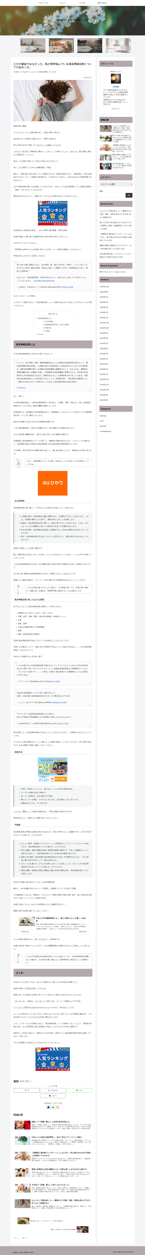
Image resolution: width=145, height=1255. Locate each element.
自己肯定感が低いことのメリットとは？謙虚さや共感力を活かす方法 (116, 255)
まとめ (40, 334)
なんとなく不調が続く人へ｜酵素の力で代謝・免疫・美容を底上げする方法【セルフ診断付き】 (116, 214)
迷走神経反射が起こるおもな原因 (57, 324)
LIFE (17, 1081)
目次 (50, 314)
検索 (101, 191)
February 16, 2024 (59, 702)
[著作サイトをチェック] (48, 1107)
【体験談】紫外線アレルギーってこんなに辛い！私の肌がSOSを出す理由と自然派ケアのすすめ (116, 237)
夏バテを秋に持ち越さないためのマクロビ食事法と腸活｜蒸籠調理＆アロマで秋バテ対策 (116, 225)
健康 (23, 1081)
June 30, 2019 (67, 287)
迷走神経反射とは (44, 318)
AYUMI (116, 87)
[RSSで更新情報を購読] (57, 1107)
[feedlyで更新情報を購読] (53, 1107)
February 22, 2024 (52, 681)
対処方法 (48, 328)
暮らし (29, 1081)
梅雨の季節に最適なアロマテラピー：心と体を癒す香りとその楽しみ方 (116, 247)
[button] (53, 1096)
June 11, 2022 (62, 723)
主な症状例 (49, 321)
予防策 (47, 331)
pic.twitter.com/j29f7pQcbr (44, 281)
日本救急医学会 (21, 387)
